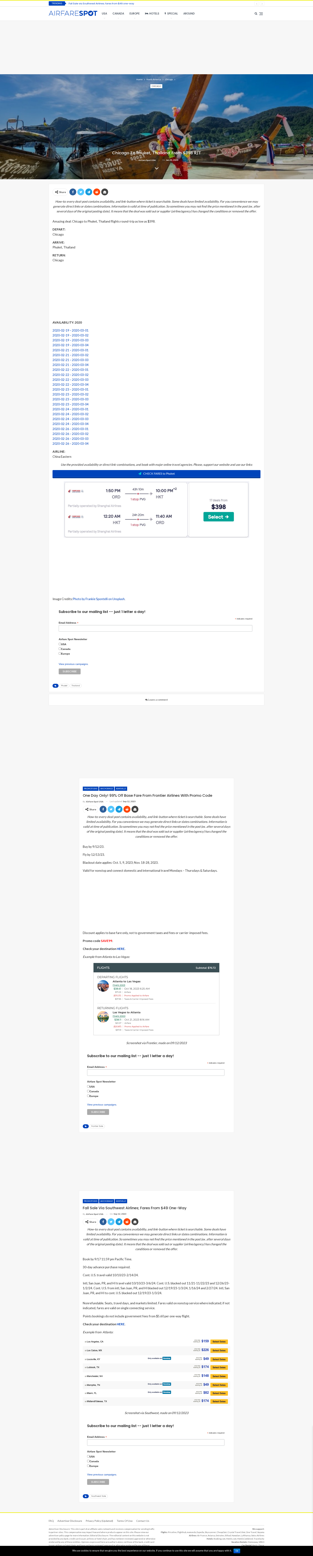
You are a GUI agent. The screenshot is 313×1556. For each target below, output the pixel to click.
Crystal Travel (234, 1532)
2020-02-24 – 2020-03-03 (71, 419)
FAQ (51, 1520)
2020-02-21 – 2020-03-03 (71, 360)
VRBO (261, 1542)
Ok (236, 1551)
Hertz (255, 1545)
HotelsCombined (245, 1539)
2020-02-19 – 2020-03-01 (71, 330)
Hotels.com (231, 1539)
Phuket (64, 685)
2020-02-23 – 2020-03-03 (71, 399)
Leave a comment (158, 699)
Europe (135, 13)
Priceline (172, 1532)
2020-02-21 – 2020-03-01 (71, 350)
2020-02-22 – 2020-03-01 (71, 370)
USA (104, 13)
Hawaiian (236, 1535)
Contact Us (142, 1520)
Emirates (220, 1535)
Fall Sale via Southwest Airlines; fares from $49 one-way (101, 3)
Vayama (260, 1532)
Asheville (121, 788)
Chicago (156, 86)
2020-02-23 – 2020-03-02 (71, 394)
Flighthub (181, 1532)
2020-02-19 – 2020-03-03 (71, 340)
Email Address (68, 623)
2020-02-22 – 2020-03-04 (71, 384)
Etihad (228, 1535)
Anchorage (106, 788)
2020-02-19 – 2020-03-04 (71, 345)
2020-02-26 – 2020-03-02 (71, 434)
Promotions (90, 788)
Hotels (154, 13)
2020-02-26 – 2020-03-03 (71, 439)
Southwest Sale (98, 1496)
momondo (191, 1532)
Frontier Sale (97, 1126)
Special (172, 13)
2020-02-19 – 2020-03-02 (71, 335)
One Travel (251, 1532)
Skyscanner (210, 1532)
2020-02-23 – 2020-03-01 (71, 389)
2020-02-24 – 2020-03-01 (71, 409)
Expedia (200, 1532)
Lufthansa (246, 1535)
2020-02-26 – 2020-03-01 (71, 429)
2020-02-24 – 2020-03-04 (71, 424)
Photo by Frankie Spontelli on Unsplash (99, 599)
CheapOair (222, 1532)
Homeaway (253, 1542)
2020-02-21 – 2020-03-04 (71, 365)
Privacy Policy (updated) (99, 1520)
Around (189, 13)
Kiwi (243, 1532)
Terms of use (125, 1520)
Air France (202, 1535)
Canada (118, 13)
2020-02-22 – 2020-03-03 (71, 380)
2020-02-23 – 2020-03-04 (71, 404)
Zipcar (261, 1545)
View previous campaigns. (74, 664)
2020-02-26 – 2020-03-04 (71, 443)
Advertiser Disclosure (69, 1520)
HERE (121, 949)
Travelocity (259, 1539)
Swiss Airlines (257, 1535)
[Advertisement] (156, 47)
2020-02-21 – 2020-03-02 (71, 355)
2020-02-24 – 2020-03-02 (71, 414)
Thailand (76, 685)
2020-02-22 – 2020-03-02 (71, 375)
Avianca (211, 1535)
